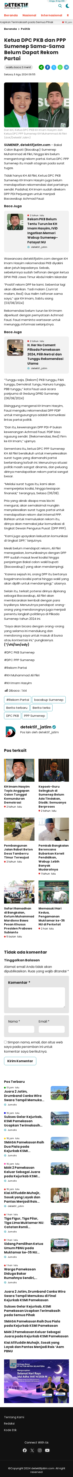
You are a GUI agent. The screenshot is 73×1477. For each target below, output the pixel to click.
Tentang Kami (14, 1417)
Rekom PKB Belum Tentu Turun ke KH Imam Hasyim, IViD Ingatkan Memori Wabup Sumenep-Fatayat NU (42, 230)
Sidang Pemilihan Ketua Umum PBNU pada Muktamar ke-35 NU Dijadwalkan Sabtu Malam (23, 1248)
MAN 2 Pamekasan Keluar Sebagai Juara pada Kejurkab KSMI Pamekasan (22, 1171)
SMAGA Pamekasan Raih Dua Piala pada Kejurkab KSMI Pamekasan (24, 1146)
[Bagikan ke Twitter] (54, 67)
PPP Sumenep (34, 715)
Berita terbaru (16, 708)
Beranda (11, 15)
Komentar (19, 982)
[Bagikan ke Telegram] (66, 67)
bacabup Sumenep (48, 700)
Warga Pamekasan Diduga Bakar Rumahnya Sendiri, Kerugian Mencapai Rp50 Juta (20, 1273)
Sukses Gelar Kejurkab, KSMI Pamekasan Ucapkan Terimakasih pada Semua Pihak (23, 1121)
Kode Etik (10, 1430)
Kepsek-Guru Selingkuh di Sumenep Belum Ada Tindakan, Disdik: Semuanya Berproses (52, 797)
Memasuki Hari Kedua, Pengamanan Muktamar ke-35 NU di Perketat (52, 916)
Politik (25, 29)
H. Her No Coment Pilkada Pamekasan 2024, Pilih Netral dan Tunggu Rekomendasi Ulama (45, 354)
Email (44, 1021)
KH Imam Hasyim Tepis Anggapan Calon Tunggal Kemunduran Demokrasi (17, 795)
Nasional (29, 15)
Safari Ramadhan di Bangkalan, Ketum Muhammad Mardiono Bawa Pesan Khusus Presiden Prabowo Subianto (19, 920)
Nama (14, 1021)
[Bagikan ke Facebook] (47, 67)
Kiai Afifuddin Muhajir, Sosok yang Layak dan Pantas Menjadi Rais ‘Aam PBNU (22, 1197)
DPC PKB (12, 715)
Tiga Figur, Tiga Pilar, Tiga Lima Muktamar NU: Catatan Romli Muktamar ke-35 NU (24, 1222)
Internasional (51, 15)
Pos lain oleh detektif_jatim (39, 732)
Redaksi (9, 1423)
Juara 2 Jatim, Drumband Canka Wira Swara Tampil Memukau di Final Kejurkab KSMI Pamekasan (24, 1095)
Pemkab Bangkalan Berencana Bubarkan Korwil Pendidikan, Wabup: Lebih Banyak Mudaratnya (54, 858)
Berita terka (41, 708)
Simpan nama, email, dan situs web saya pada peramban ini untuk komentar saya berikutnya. (33, 1047)
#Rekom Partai (17, 700)
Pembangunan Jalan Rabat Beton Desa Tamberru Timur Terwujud (18, 852)
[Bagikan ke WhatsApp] (60, 67)
